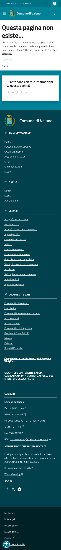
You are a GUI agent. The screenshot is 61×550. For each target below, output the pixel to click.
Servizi (13, 210)
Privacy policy (11, 525)
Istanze (8, 338)
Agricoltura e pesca (14, 284)
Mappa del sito (11, 532)
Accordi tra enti (12, 323)
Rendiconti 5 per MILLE (16, 333)
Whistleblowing (12, 474)
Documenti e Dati (19, 294)
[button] (53, 13)
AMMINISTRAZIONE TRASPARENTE (23, 446)
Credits (7, 538)
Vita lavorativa (11, 224)
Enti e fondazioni (13, 166)
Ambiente (9, 269)
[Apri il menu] (4, 13)
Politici (7, 141)
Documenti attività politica (18, 328)
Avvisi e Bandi (11, 200)
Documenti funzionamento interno (22, 313)
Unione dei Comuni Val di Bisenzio (18, 3)
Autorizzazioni (11, 279)
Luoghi (7, 171)
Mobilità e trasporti (14, 249)
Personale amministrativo (17, 146)
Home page (8, 60)
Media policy (10, 513)
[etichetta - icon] (9, 92)
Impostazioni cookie (14, 544)
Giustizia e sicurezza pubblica (19, 259)
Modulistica (10, 308)
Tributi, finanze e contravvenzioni (21, 264)
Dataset (8, 343)
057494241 (14, 427)
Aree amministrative (14, 156)
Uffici (7, 161)
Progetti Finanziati (13, 348)
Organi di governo (13, 151)
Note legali (9, 519)
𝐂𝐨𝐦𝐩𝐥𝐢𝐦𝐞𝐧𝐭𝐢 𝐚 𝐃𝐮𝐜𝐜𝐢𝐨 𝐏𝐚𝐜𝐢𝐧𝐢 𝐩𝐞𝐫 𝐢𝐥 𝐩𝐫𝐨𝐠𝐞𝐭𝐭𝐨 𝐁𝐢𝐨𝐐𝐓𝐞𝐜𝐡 (27, 360)
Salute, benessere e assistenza (20, 274)
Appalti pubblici (12, 234)
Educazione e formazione (17, 254)
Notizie (8, 190)
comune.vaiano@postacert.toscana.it (29, 439)
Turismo (8, 244)
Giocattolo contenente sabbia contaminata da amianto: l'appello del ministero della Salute (28, 375)
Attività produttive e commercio (20, 229)
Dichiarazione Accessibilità (17, 468)
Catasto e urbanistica (15, 239)
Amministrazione (20, 133)
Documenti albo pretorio (16, 303)
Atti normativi (11, 318)
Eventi (7, 195)
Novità (13, 181)
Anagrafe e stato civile (16, 219)
